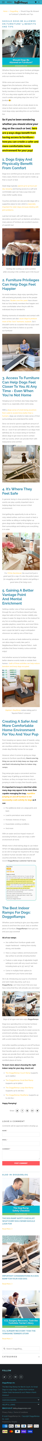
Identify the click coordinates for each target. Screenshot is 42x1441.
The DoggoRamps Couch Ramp (18, 1073)
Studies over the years (19, 300)
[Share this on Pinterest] (27, 1110)
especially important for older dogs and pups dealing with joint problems (20, 207)
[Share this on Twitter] (17, 1110)
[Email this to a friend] (37, 1110)
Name (4, 1130)
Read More (6, 1229)
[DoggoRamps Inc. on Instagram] (21, 1377)
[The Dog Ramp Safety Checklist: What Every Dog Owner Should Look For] (21, 1196)
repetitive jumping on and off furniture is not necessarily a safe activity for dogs (18, 796)
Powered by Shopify (9, 1422)
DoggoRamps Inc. (14, 1416)
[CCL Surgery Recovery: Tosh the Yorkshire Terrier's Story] (21, 1309)
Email (5, 1140)
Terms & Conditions (21, 1412)
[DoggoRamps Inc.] (21, 2)
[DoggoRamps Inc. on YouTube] (15, 1377)
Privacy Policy (7, 1412)
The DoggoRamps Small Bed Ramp (19, 1080)
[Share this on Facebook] (22, 1110)
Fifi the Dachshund (14, 573)
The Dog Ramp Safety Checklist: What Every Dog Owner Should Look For (18, 1221)
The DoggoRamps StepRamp (17, 1095)
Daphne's (8, 710)
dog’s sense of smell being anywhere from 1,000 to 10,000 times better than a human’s (19, 413)
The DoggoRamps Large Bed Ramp (19, 1088)
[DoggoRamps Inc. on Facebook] (10, 1377)
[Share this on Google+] (32, 1110)
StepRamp (17, 710)
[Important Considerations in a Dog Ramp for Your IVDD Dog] (21, 1254)
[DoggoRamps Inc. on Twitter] (4, 1377)
